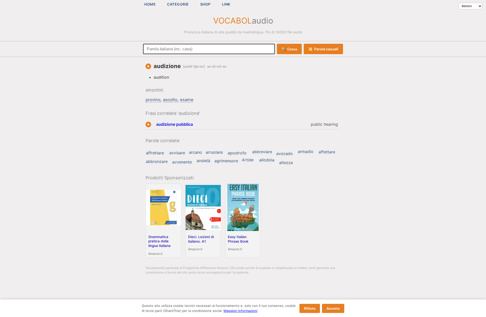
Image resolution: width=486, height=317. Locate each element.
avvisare (177, 152)
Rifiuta (309, 308)
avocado (284, 153)
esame (186, 99)
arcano (195, 152)
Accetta (333, 308)
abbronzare (157, 161)
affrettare (155, 152)
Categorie (178, 4)
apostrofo (237, 153)
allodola (266, 159)
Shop (205, 4)
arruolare (214, 152)
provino (153, 99)
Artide (248, 159)
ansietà (203, 160)
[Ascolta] (148, 66)
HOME (150, 4)
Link (226, 4)
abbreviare (262, 151)
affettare (327, 152)
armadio (305, 151)
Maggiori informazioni (240, 311)
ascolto (170, 99)
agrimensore (226, 160)
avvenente (182, 162)
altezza (286, 162)
